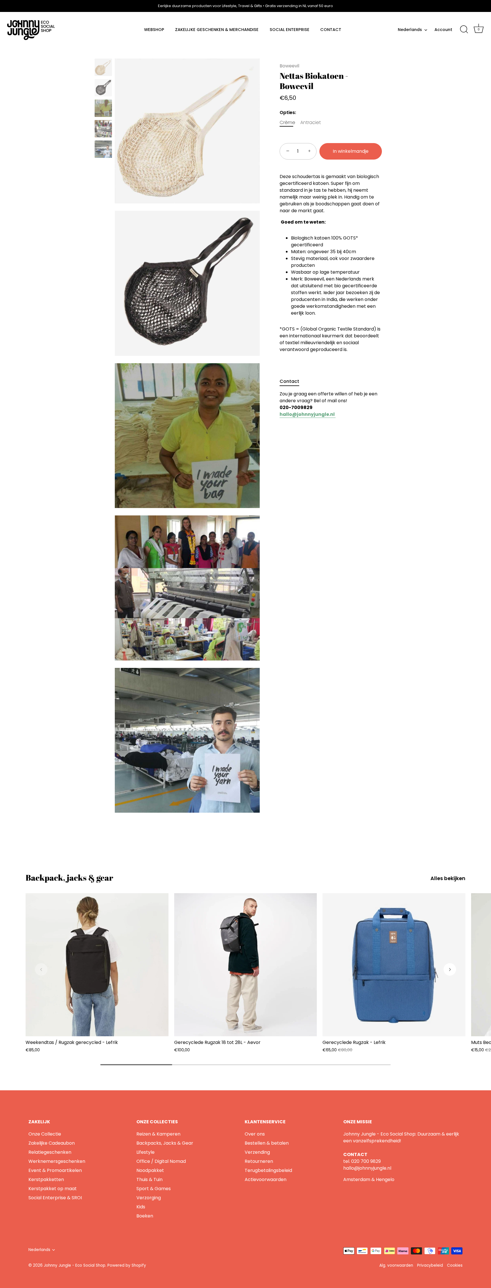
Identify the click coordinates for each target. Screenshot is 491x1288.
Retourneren (259, 1161)
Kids (140, 1207)
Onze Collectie (44, 1134)
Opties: (288, 112)
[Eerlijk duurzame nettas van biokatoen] (103, 67)
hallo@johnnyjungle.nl (367, 1168)
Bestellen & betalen (267, 1143)
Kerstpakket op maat (52, 1188)
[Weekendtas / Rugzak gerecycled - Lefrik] (97, 964)
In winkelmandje (351, 151)
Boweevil (289, 66)
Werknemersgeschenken (56, 1161)
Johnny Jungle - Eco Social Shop (74, 1265)
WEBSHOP (154, 29)
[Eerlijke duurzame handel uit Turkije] (103, 149)
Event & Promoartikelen (55, 1170)
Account (443, 29)
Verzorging (148, 1197)
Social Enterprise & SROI (55, 1197)
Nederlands (410, 29)
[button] (41, 969)
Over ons (255, 1134)
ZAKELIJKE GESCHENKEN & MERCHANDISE (217, 29)
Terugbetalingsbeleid (268, 1170)
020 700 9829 (366, 1161)
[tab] (292, 381)
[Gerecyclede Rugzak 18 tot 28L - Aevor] (245, 964)
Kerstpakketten (46, 1179)
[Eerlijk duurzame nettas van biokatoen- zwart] (103, 88)
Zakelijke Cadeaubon (51, 1143)
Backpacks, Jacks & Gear (164, 1143)
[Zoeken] (464, 29)
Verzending (257, 1152)
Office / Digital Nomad (161, 1161)
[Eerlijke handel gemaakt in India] (103, 108)
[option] (103, 68)
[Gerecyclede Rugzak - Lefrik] (394, 964)
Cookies (455, 1265)
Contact (289, 381)
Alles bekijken (447, 878)
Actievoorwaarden (265, 1179)
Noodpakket (150, 1170)
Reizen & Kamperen (158, 1134)
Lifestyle (145, 1152)
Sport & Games (153, 1188)
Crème (287, 122)
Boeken (144, 1216)
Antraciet (310, 122)
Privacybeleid (430, 1265)
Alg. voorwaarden (396, 1265)
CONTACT (330, 29)
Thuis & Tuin (149, 1179)
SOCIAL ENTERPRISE (289, 29)
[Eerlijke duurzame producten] (103, 129)
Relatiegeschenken (49, 1152)
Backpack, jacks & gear (69, 877)
